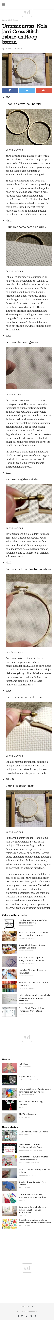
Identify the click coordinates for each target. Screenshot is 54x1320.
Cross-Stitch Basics (10, 20)
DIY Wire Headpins (27, 1114)
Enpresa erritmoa (27, 1076)
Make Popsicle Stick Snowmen (34, 1132)
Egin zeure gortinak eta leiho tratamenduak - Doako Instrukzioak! (33, 1210)
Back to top (27, 1307)
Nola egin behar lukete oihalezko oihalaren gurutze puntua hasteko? (35, 998)
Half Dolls (23, 1064)
